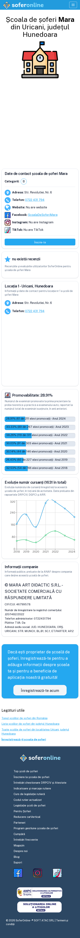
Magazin (19, 845)
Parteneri (19, 822)
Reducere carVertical (27, 816)
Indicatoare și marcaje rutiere (32, 788)
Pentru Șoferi (22, 811)
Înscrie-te (40, 242)
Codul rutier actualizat (28, 799)
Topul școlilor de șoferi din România (24, 718)
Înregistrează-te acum (40, 690)
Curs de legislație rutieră (29, 794)
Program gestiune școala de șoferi (36, 828)
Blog (17, 856)
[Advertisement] (40, 122)
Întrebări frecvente (26, 839)
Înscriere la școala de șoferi (31, 777)
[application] (40, 528)
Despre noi (21, 851)
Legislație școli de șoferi (29, 805)
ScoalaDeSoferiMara (42, 215)
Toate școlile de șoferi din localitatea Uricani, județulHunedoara (35, 731)
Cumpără (19, 834)
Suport (18, 862)
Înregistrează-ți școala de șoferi (23, 739)
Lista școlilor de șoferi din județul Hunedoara (30, 723)
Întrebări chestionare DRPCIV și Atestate (40, 782)
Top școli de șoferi (26, 771)
